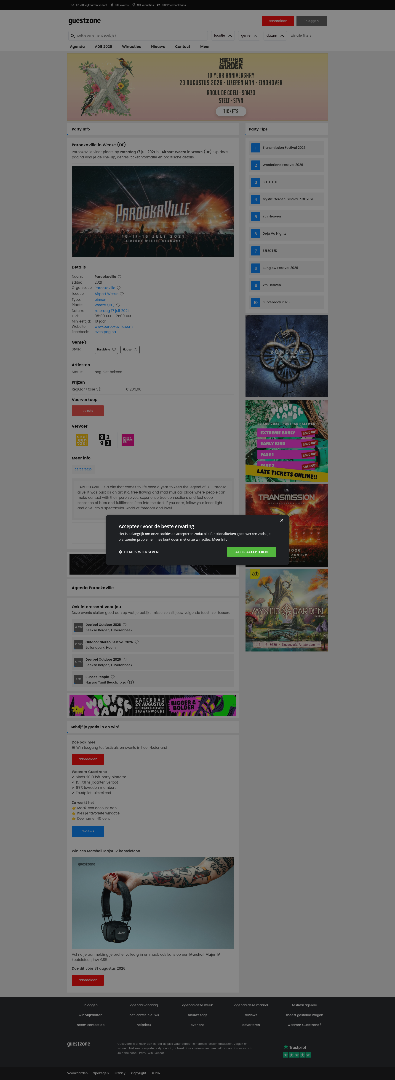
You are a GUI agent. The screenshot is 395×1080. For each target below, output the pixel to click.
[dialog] (197, 540)
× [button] (281, 520)
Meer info (219, 539)
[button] (139, 552)
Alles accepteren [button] (251, 552)
